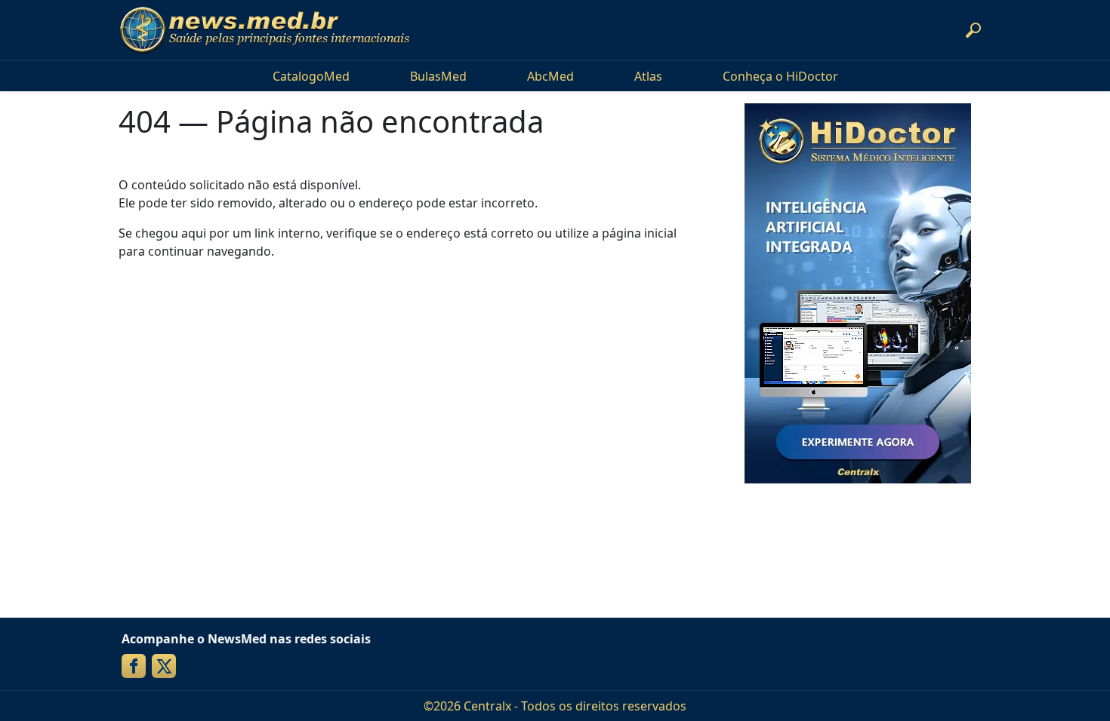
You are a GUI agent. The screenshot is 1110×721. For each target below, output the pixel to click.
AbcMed (550, 76)
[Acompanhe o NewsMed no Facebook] (134, 666)
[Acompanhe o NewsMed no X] (164, 666)
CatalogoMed (311, 76)
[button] (973, 30)
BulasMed (438, 76)
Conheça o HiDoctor (780, 76)
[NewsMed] (264, 30)
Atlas (648, 76)
